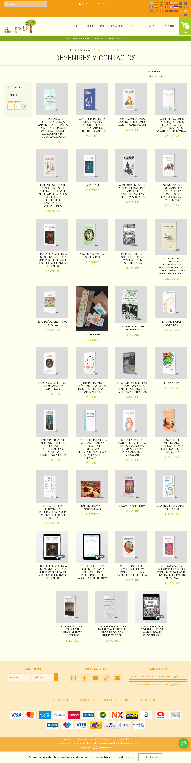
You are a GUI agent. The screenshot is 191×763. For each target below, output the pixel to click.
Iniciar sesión (105, 4)
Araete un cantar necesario (93, 255)
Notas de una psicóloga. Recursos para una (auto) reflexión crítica (53, 512)
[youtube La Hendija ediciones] (95, 678)
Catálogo (117, 26)
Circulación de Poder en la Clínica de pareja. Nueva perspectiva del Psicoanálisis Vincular (132, 447)
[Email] (117, 678)
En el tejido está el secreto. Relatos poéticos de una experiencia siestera (132, 571)
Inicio (78, 26)
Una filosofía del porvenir (132, 328)
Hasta (17, 102)
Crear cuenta (89, 4)
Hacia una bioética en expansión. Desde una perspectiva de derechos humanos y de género (53, 260)
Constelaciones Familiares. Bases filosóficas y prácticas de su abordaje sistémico (171, 124)
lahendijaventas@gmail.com (171, 676)
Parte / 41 (92, 185)
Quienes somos (96, 26)
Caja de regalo (92, 334)
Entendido (150, 757)
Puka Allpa (172, 382)
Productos (135, 26)
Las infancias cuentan (171, 323)
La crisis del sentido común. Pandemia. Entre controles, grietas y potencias (132, 387)
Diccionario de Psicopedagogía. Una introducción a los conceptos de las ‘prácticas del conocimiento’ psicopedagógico (53, 127)
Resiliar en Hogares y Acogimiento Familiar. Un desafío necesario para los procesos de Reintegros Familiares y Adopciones (53, 195)
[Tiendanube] (95, 748)
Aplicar (24, 107)
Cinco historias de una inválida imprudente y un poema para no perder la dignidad (92, 124)
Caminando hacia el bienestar (171, 507)
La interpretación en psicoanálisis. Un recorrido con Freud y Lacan (112, 631)
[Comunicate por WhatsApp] (183, 743)
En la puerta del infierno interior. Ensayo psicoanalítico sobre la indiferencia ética (53, 447)
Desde (10, 102)
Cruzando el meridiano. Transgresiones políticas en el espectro (172, 445)
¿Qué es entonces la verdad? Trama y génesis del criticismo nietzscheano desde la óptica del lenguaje (92, 448)
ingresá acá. (107, 743)
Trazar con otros (132, 506)
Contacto (167, 26)
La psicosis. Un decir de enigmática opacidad (53, 385)
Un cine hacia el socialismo (92, 507)
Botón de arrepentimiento (126, 743)
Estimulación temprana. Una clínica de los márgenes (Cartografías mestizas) (171, 192)
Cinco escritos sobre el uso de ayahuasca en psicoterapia (132, 258)
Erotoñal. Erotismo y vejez (53, 323)
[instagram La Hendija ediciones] (73, 678)
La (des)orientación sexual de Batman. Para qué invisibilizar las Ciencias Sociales (132, 190)
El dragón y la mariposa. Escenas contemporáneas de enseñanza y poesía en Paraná (172, 572)
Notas (152, 26)
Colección (85, 50)
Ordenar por (154, 71)
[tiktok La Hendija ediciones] (106, 678)
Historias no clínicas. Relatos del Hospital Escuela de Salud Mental (93, 387)
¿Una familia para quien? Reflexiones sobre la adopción (132, 121)
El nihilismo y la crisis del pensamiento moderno (72, 631)
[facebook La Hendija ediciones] (84, 678)
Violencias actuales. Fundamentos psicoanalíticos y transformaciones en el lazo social (172, 266)
